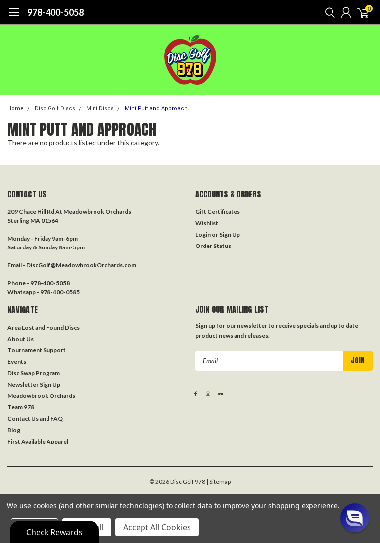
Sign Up (229, 234)
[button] (354, 517)
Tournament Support (36, 350)
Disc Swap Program (33, 373)
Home (15, 108)
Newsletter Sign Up (33, 384)
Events (16, 361)
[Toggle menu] (13, 17)
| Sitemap (218, 481)
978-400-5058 (55, 12)
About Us (20, 339)
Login (203, 234)
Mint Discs (100, 108)
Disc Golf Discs (55, 108)
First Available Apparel (37, 441)
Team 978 (20, 407)
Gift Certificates (217, 211)
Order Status (213, 245)
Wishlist (206, 223)
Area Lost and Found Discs (43, 327)
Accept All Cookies (157, 527)
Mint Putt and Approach (156, 108)
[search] (327, 12)
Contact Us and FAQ (35, 418)
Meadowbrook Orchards (41, 395)
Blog (13, 430)
